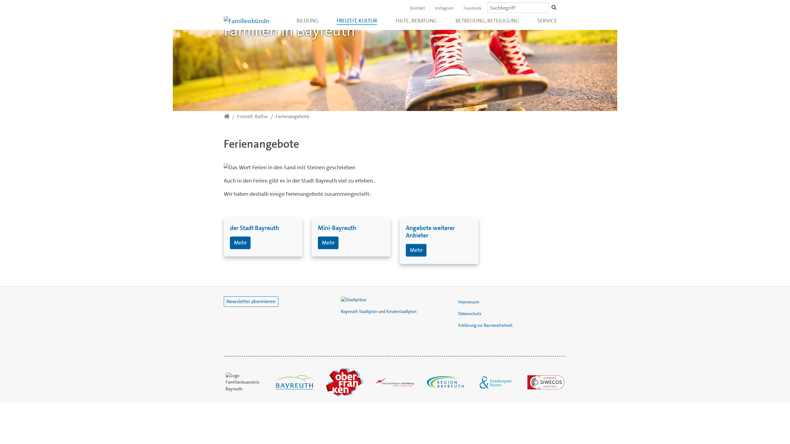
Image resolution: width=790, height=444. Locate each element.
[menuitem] (307, 20)
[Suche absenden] (554, 7)
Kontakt (417, 8)
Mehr (240, 242)
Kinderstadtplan (401, 311)
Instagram (444, 8)
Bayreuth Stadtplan (359, 311)
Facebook (472, 8)
